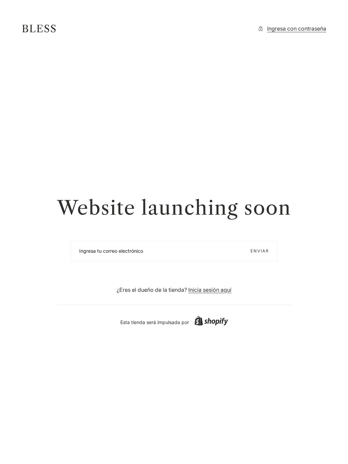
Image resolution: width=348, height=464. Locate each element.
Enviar (259, 250)
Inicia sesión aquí (209, 289)
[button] (211, 321)
